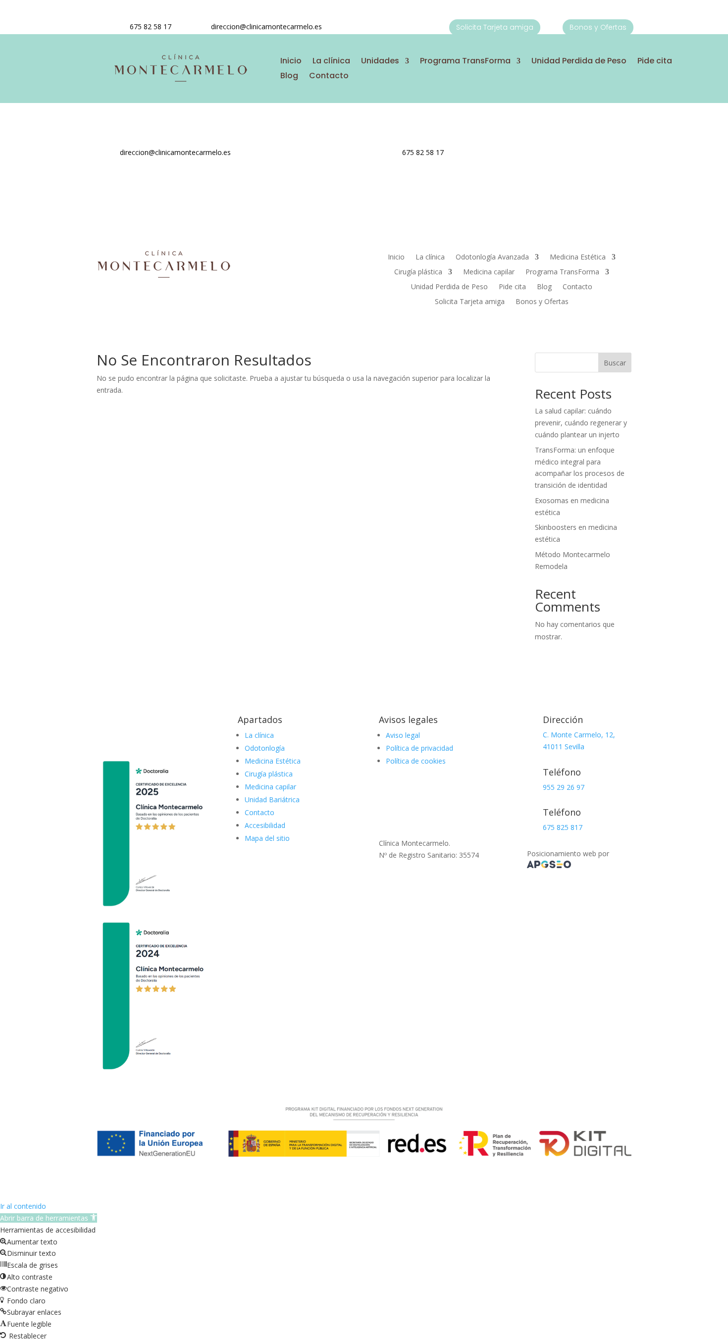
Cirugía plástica (418, 272)
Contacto (329, 76)
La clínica (331, 61)
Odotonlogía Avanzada (492, 257)
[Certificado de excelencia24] (152, 1072)
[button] (48, 1218)
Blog (289, 76)
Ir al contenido (23, 1206)
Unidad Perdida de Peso (578, 61)
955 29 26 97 (563, 787)
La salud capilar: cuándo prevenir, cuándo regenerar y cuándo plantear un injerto (581, 422)
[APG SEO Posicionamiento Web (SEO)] (549, 865)
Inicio (291, 61)
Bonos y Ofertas (598, 27)
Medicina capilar (489, 272)
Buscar (615, 362)
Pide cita (654, 61)
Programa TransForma (465, 61)
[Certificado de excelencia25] (152, 910)
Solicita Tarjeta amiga (494, 27)
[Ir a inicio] (180, 80)
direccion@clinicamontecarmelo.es (266, 26)
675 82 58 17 (150, 26)
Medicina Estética (578, 257)
